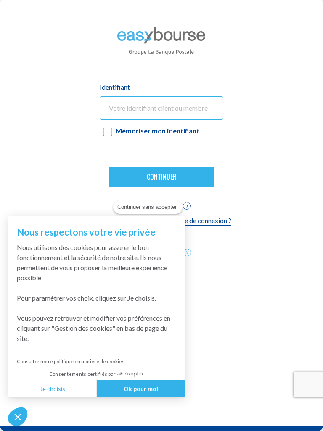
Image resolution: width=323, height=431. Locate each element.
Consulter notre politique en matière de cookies (70, 361)
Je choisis (52, 388)
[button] (18, 417)
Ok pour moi (141, 388)
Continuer (162, 177)
